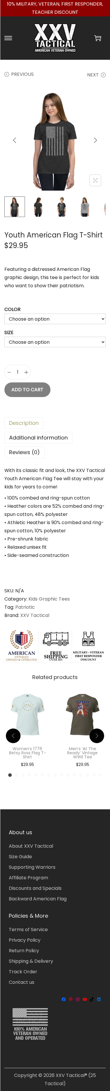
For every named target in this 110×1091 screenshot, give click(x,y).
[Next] (95, 140)
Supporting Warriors (32, 867)
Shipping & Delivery (31, 961)
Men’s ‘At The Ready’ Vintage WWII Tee (82, 753)
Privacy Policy (24, 940)
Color (12, 309)
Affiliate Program (28, 877)
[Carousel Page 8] (55, 775)
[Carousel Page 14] (94, 775)
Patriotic (25, 607)
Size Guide (20, 856)
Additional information (38, 437)
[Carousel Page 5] (36, 775)
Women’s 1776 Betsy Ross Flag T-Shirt (27, 753)
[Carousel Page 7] (48, 775)
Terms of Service (28, 929)
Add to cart (27, 389)
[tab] (55, 423)
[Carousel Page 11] (74, 775)
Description (24, 423)
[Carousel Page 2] (16, 775)
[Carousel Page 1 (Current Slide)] (10, 775)
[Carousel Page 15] (100, 775)
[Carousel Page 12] (81, 775)
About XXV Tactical (31, 846)
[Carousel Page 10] (68, 775)
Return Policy (24, 950)
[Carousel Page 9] (61, 775)
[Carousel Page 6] (42, 775)
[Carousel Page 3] (23, 775)
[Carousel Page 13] (87, 775)
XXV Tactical (34, 615)
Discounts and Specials (35, 888)
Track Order (23, 971)
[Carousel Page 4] (29, 775)
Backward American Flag (38, 898)
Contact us (21, 982)
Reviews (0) (24, 452)
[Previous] (14, 140)
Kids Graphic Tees (49, 599)
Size (8, 332)
